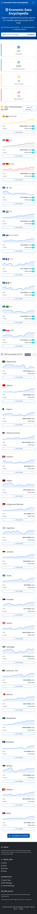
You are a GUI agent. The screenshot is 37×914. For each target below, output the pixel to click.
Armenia (9, 552)
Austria (9, 623)
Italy (10, 282)
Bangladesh (11, 718)
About (5, 866)
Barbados (10, 742)
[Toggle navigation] (33, 2)
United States (13, 116)
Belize (8, 813)
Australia (9, 599)
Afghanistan (11, 361)
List (34, 354)
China (10, 140)
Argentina (10, 528)
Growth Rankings (8, 886)
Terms (5, 871)
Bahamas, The (12, 670)
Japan (10, 187)
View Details (19, 132)
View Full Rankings (28, 108)
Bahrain (9, 694)
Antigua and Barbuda (14, 504)
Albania (9, 385)
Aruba (8, 575)
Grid (28, 354)
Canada (12, 330)
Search (32, 34)
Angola (9, 480)
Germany (11, 164)
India (10, 211)
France (11, 259)
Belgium (9, 789)
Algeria (9, 409)
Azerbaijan (10, 647)
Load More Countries (19, 836)
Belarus (9, 766)
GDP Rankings (7, 883)
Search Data (7, 880)
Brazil (10, 306)
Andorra (9, 457)
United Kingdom (13, 235)
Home (5, 863)
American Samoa (13, 433)
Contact (5, 868)
